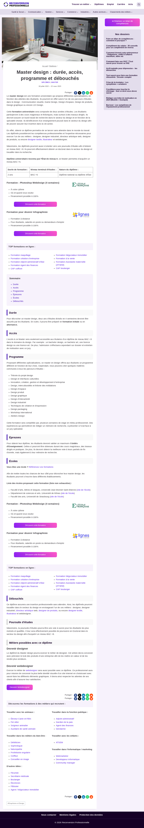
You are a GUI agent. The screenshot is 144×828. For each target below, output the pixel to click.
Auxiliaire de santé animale (23, 729)
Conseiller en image (20, 759)
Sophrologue (16, 746)
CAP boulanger (63, 268)
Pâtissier (15, 786)
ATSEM (59, 742)
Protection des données (91, 815)
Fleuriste (15, 773)
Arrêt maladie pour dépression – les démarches (121, 69)
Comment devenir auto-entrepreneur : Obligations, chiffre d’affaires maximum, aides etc (122, 54)
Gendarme (61, 729)
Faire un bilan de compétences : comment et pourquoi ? (120, 40)
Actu (130, 4)
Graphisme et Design (16, 803)
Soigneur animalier (19, 725)
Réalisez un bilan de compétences (122, 22)
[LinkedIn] (83, 93)
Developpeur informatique (68, 759)
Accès (16, 288)
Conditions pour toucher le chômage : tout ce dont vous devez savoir (121, 91)
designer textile (35, 139)
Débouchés (18, 301)
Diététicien (15, 742)
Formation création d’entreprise (25, 258)
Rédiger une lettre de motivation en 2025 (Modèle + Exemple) (121, 99)
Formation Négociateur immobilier (71, 255)
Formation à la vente (65, 258)
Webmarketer (62, 756)
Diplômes (99, 4)
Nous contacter (48, 815)
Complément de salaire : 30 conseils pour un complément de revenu (122, 46)
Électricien (15, 783)
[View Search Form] (139, 4)
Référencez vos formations (41, 467)
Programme (18, 291)
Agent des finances (64, 725)
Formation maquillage (21, 255)
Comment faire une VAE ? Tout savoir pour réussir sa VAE (119, 62)
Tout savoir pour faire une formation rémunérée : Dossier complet (121, 76)
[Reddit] (91, 93)
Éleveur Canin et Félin (21, 719)
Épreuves (17, 294)
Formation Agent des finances (24, 265)
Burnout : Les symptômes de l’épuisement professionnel (119, 106)
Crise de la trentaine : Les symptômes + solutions (117, 83)
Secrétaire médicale (20, 776)
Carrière (121, 4)
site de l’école (83, 490)
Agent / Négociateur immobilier (25, 790)
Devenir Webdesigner (20, 687)
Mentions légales (68, 815)
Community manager (65, 763)
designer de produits (48, 610)
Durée (16, 284)
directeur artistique (24, 610)
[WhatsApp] (87, 93)
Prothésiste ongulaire (20, 752)
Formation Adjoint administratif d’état (27, 262)
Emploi (110, 4)
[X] (79, 93)
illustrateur (47, 139)
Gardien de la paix (64, 722)
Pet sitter (15, 722)
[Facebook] (75, 93)
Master (54, 82)
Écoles (16, 298)
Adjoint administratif (65, 719)
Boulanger (15, 779)
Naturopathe (16, 749)
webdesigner (31, 670)
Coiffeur (14, 756)
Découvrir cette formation (35, 204)
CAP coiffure (16, 269)
